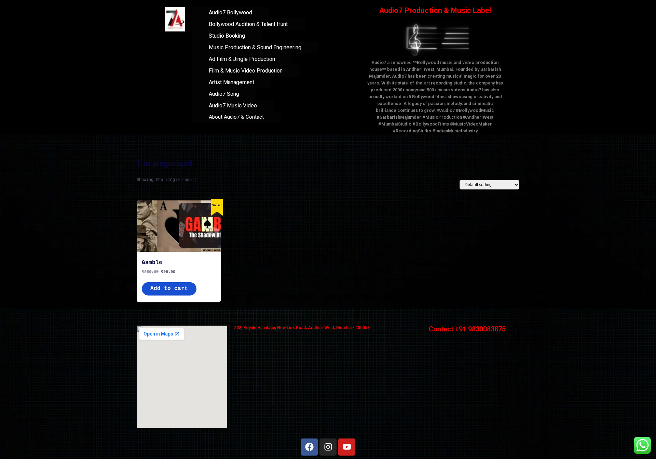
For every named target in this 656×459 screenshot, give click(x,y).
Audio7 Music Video (233, 105)
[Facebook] (309, 447)
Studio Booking (227, 35)
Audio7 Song (224, 94)
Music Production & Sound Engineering (255, 47)
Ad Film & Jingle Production (242, 59)
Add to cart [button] (169, 289)
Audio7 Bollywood (230, 12)
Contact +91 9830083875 (467, 329)
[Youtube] (346, 447)
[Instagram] (328, 447)
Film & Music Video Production (246, 70)
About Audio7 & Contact (236, 117)
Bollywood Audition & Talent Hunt (248, 24)
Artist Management (231, 82)
